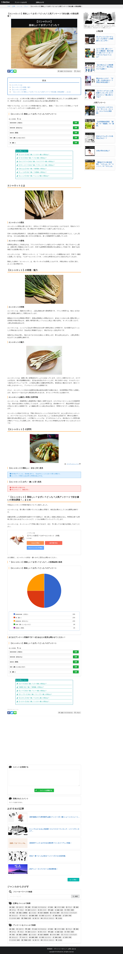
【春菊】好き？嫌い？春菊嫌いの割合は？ (31, 687)
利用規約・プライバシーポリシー (57, 949)
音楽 (51, 907)
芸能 (13, 907)
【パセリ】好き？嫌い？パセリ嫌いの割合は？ (32, 158)
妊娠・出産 (60, 910)
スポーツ (21, 907)
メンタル (33, 913)
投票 (76, 122)
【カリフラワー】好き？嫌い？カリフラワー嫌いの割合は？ (36, 161)
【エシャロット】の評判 (18, 89)
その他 (60, 918)
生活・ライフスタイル (40, 907)
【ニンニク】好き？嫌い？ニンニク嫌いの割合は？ (33, 176)
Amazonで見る (35, 543)
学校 (13, 913)
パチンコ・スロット (48, 918)
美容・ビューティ (46, 915)
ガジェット (15, 915)
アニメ (70, 907)
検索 (76, 896)
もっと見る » (73, 879)
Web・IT (24, 915)
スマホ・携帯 (55, 913)
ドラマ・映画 (60, 907)
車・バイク (43, 910)
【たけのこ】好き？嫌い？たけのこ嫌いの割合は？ (33, 698)
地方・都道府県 (44, 913)
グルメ (21, 910)
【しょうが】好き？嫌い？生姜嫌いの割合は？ (32, 172)
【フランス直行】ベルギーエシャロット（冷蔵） (44, 535)
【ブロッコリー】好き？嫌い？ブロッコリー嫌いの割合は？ (36, 165)
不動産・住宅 (27, 918)
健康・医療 (34, 915)
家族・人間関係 (23, 913)
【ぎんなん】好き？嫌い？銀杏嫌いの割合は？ (32, 168)
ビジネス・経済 (15, 918)
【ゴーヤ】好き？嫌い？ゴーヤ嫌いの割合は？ (32, 683)
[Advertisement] (44, 741)
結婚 (52, 910)
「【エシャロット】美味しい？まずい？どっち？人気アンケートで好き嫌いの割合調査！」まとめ (41, 92)
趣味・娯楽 (58, 915)
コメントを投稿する (46, 790)
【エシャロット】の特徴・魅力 (20, 87)
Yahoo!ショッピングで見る (35, 547)
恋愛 (29, 907)
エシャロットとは (16, 85)
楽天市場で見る (54, 543)
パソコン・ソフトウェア (70, 913)
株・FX (37, 918)
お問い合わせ (72, 949)
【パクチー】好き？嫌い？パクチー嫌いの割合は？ (33, 154)
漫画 (77, 907)
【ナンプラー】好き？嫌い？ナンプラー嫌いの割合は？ (35, 694)
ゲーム (14, 910)
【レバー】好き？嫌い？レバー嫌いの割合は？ (32, 690)
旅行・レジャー (32, 910)
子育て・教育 (70, 910)
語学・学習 (68, 915)
